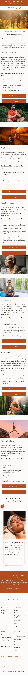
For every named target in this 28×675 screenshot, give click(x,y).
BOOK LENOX (14, 101)
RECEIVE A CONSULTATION (14, 588)
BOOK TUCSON (14, 95)
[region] (14, 538)
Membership (17, 620)
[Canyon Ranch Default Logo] (10, 8)
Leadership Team (5, 640)
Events (16, 610)
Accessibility (17, 639)
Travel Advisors (5, 646)
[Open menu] (2, 8)
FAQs (2, 613)
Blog (15, 626)
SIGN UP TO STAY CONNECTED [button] (11, 656)
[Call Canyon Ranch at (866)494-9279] (16, 8)
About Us (3, 634)
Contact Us (4, 610)
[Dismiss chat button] (3, 504)
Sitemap (16, 650)
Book (25, 8)
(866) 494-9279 (5, 607)
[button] (20, 8)
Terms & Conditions (20, 636)
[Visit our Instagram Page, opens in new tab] (8, 666)
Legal (15, 645)
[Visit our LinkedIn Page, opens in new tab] (5, 666)
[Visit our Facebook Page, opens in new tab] (2, 666)
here (12, 69)
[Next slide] (24, 533)
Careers (3, 643)
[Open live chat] (2, 506)
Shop (15, 623)
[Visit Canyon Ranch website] (14, 599)
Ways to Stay (17, 607)
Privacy (16, 642)
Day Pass (16, 613)
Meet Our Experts (6, 637)
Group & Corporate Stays (19, 616)
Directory (17, 647)
